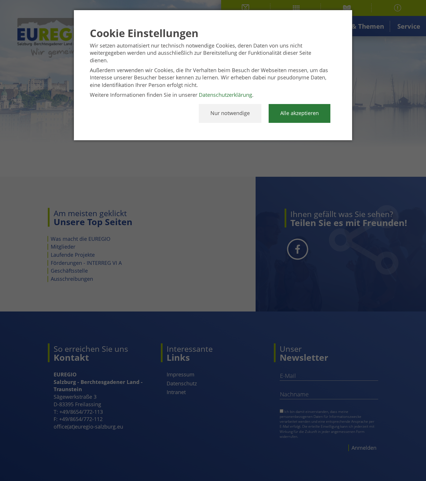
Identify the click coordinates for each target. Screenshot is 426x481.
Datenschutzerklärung (225, 94)
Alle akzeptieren (299, 113)
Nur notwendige (230, 113)
